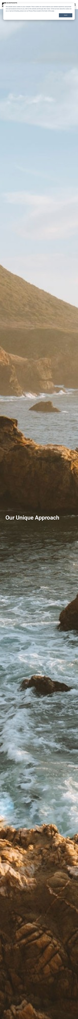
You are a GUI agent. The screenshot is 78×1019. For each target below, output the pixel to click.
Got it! (65, 15)
